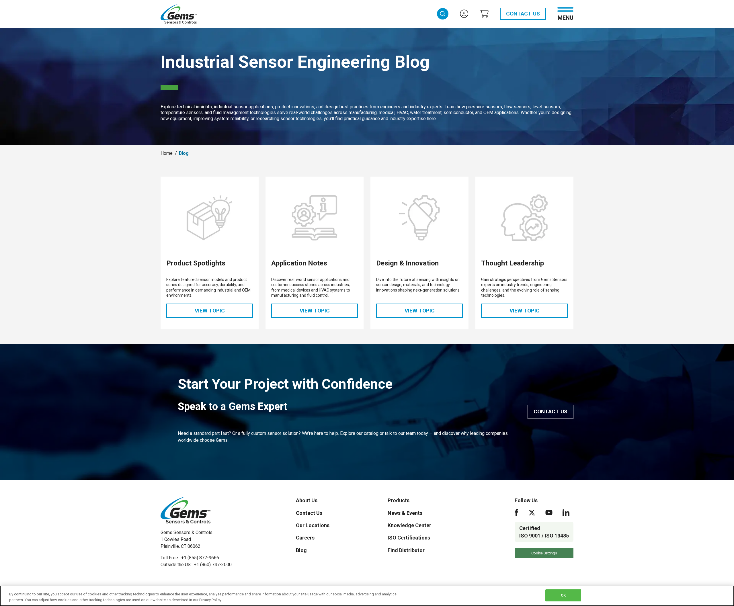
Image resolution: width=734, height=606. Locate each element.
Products (398, 500)
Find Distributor (406, 550)
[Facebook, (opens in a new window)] (516, 512)
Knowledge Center (409, 525)
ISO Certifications (409, 538)
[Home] (185, 510)
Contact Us (523, 13)
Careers (305, 538)
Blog (301, 550)
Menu (565, 17)
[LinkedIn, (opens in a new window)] (566, 512)
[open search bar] (442, 13)
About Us (306, 500)
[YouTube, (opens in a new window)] (549, 512)
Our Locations (312, 525)
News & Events (405, 513)
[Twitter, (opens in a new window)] (531, 512)
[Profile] (464, 13)
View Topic (224, 312)
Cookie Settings (544, 553)
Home (167, 153)
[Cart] (484, 13)
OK (563, 595)
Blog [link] (184, 153)
